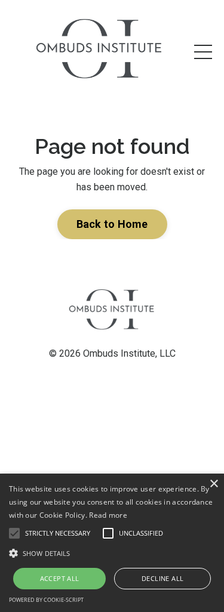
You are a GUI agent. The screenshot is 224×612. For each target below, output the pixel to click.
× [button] (213, 484)
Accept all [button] (59, 578)
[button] (112, 553)
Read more (108, 515)
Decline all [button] (162, 578)
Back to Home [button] (112, 224)
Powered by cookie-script (46, 600)
